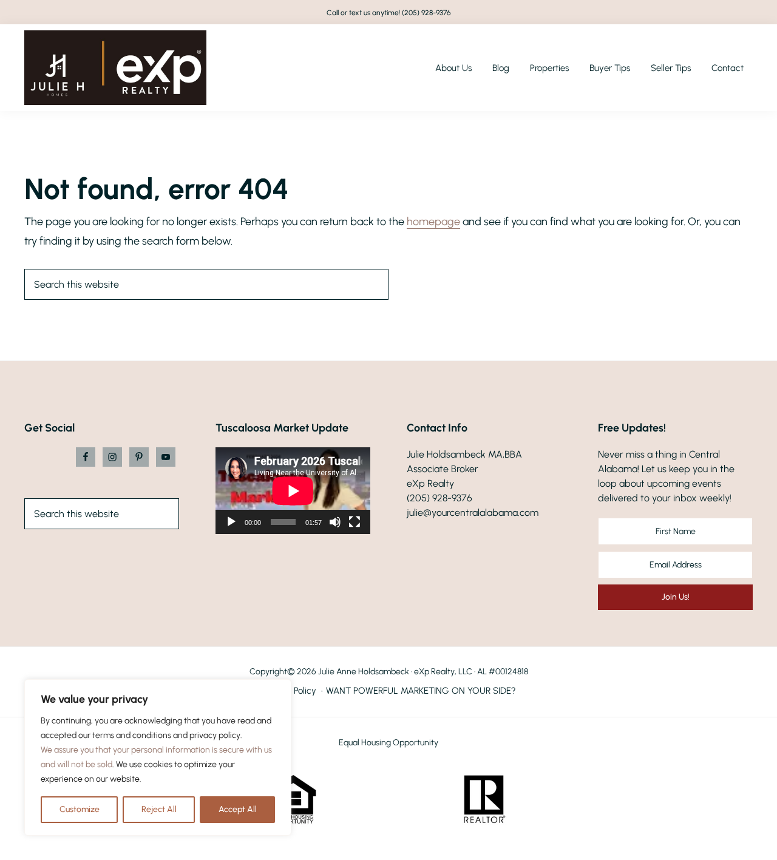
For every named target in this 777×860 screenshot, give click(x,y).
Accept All (238, 809)
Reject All (159, 809)
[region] (157, 757)
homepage (433, 221)
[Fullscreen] (354, 522)
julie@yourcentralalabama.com (472, 512)
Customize (79, 809)
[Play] (231, 522)
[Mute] (335, 522)
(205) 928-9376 (426, 12)
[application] (292, 490)
